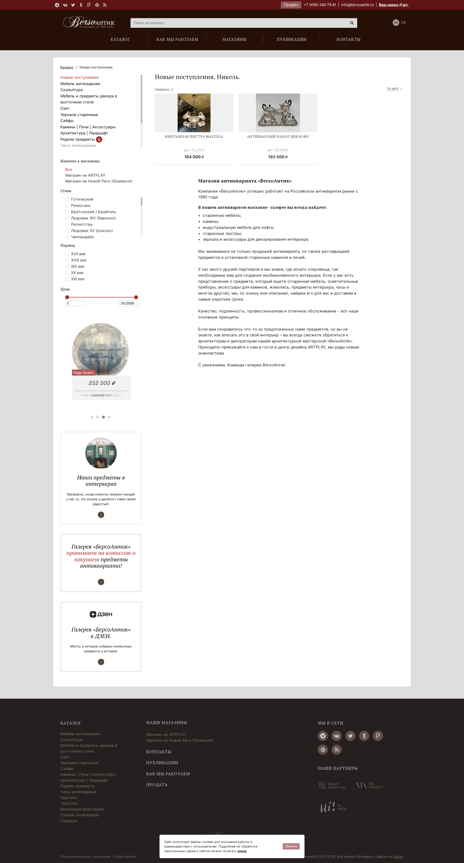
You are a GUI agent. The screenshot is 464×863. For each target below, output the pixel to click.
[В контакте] (65, 5)
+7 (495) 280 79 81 (320, 4)
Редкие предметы (78, 139)
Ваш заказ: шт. (393, 4)
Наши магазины (166, 722)
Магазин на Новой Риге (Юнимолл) (98, 181)
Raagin (398, 856)
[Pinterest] (97, 5)
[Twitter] (73, 5)
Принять (291, 846)
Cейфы (66, 120)
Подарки (68, 820)
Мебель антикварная (80, 83)
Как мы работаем (168, 774)
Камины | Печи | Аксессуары (88, 126)
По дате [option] (393, 88)
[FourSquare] (89, 5)
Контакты (159, 752)
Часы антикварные (78, 145)
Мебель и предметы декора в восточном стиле (88, 99)
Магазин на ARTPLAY (85, 175)
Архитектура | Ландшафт (84, 133)
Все (68, 169)
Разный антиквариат (80, 814)
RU (396, 23)
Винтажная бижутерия (82, 809)
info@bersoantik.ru (357, 4)
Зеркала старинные (79, 114)
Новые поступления (79, 77)
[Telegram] (57, 5)
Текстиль (69, 803)
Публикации (162, 763)
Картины (68, 797)
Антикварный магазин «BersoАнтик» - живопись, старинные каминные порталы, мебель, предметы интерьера (90, 23)
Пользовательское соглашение (85, 856)
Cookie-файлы (124, 856)
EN (403, 23)
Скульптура (71, 89)
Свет (65, 108)
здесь (242, 851)
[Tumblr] (81, 5)
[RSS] (105, 5)
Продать (291, 4)
